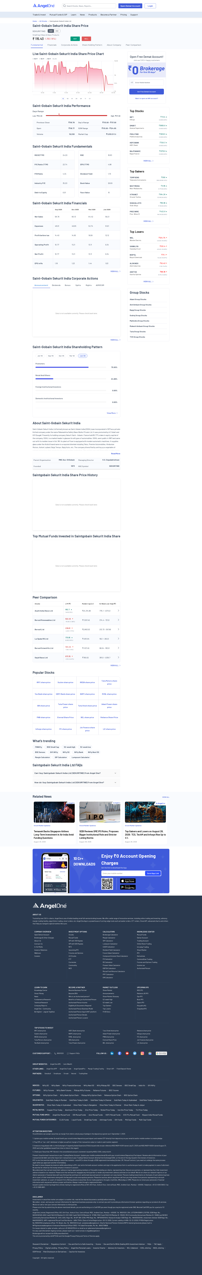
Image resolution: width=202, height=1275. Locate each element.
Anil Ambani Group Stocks (141, 305)
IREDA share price (40, 1037)
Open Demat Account (130, 6)
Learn (73, 14)
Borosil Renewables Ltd (45, 620)
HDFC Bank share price (77, 1031)
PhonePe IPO (141, 1006)
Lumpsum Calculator (81, 757)
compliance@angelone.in (90, 1223)
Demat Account (142, 938)
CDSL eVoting (145, 1248)
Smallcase (57, 1073)
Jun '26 (82, 356)
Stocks (71, 935)
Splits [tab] (78, 285)
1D (63, 98)
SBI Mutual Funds (79, 1115)
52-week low (85, 747)
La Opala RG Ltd (41, 639)
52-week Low (107, 1002)
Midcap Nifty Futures (82, 1090)
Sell (86, 39)
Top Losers (107, 1009)
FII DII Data (106, 1012)
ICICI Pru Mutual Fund (131, 1115)
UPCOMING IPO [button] (143, 987)
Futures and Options (76, 953)
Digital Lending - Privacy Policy (57, 1248)
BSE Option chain (131, 1095)
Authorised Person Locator (78, 1018)
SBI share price (74, 1040)
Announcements (108, 993)
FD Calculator (107, 959)
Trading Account (143, 941)
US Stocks (72, 956)
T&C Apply (157, 1244)
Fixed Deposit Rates (124, 1069)
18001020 (60, 1053)
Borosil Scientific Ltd (44, 648)
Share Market (141, 950)
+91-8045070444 (71, 1228)
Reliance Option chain (112, 1095)
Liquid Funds (76, 1120)
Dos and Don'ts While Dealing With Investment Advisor (124, 1244)
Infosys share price (143, 1034)
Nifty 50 (66, 752)
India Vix (142, 1085)
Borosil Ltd (39, 629)
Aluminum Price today (73, 1110)
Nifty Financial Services (71, 1085)
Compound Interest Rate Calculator (115, 956)
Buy (75, 39)
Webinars (37, 953)
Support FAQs (75, 1053)
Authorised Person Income (78, 1002)
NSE (50, 31)
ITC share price (142, 1037)
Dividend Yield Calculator (111, 950)
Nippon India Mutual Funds (152, 1115)
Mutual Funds (73, 938)
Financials (51, 45)
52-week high (69, 747)
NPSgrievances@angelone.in (43, 1225)
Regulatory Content (58, 1244)
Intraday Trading (143, 947)
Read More (115, 453)
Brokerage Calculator (110, 935)
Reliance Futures (99, 1090)
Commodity (73, 965)
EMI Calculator (108, 977)
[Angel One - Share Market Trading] (44, 6)
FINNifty (38, 747)
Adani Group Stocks (138, 299)
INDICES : (36, 1085)
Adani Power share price (111, 1034)
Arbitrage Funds (106, 1120)
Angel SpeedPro (79, 1069)
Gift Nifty (54, 752)
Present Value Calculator (111, 965)
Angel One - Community (42, 1009)
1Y (85, 98)
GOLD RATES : (38, 1100)
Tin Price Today (142, 1110)
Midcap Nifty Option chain (91, 1095)
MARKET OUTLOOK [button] (110, 987)
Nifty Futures (48, 1090)
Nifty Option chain (50, 1095)
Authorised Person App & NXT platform (82, 1012)
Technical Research (41, 1002)
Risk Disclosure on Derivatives (55, 1252)
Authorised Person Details (78, 1015)
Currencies (72, 962)
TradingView (83, 1073)
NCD (70, 968)
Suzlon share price (40, 1034)
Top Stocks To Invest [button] (43, 1028)
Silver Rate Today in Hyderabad (59, 1105)
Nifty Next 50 (93, 752)
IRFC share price (40, 1031)
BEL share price (108, 1043)
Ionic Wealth (67, 1064)
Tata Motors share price (42, 1040)
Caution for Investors (77, 1252)
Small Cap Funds (90, 1120)
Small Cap (36, 35)
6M (81, 98)
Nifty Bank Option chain (69, 1095)
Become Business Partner (78, 990)
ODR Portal (37, 1252)
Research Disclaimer (41, 1244)
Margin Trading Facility (96, 1069)
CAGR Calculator (109, 947)
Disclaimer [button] (38, 1197)
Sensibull (48, 1073)
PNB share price (108, 1037)
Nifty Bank (78, 752)
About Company (114, 45)
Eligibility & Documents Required (80, 1006)
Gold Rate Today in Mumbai (56, 1100)
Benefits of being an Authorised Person (82, 999)
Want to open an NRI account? (146, 98)
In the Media (38, 947)
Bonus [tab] (67, 285)
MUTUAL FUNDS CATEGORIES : (45, 1120)
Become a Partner (109, 14)
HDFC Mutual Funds (113, 1115)
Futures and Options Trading (147, 962)
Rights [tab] (89, 285)
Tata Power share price (77, 1043)
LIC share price (142, 1043)
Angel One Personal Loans (81, 1248)
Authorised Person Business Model (81, 1009)
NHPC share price (75, 1034)
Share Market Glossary (111, 996)
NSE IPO (140, 990)
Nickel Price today (108, 1110)
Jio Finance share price (145, 1040)
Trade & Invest (39, 14)
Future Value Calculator (111, 953)
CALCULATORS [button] (109, 932)
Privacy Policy (75, 1236)
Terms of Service (89, 1236)
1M (72, 98)
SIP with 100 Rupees (76, 941)
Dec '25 (61, 356)
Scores (98, 1244)
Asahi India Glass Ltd (44, 611)
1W (68, 98)
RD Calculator (107, 962)
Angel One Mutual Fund (61, 1115)
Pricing (123, 14)
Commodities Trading (144, 959)
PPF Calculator (108, 974)
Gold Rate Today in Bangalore (151, 1100)
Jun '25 (40, 356)
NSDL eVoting (158, 1248)
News (82, 14)
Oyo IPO (139, 996)
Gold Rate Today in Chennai (101, 1100)
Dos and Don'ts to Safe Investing (80, 1244)
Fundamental (37, 45)
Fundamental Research (42, 999)
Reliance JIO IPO (142, 993)
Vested (73, 1073)
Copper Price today (54, 1110)
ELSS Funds (64, 1120)
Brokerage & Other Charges (44, 938)
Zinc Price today (91, 1110)
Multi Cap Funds (145, 1120)
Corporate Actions (69, 45)
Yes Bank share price (41, 1043)
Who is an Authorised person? (79, 996)
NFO (70, 947)
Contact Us (38, 944)
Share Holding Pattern (92, 45)
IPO (138, 953)
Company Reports (40, 1006)
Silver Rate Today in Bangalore (85, 1105)
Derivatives (141, 956)
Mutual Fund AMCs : (41, 1115)
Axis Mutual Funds (96, 1115)
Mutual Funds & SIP (58, 14)
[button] (76, 773)
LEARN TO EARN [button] (40, 987)
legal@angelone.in (93, 1231)
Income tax (141, 965)
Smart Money (39, 993)
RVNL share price (75, 1037)
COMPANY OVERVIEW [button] (42, 932)
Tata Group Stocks (138, 331)
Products (92, 14)
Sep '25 (51, 356)
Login (150, 6)
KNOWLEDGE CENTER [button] (145, 932)
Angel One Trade (65, 1069)
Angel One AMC (55, 1064)
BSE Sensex (40, 752)
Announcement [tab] (41, 285)
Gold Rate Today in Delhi (78, 1100)
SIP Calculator (61, 757)
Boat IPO (140, 999)
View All (165, 797)
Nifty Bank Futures (64, 1090)
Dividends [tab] (56, 285)
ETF (70, 959)
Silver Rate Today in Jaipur (134, 1105)
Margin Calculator (42, 757)
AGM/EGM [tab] (100, 285)
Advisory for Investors (116, 1248)
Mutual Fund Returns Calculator (114, 971)
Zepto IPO (140, 1002)
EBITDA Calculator (109, 968)
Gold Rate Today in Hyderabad (125, 1100)
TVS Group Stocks (137, 337)
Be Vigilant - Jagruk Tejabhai (44, 1012)
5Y (90, 98)
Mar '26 (72, 356)
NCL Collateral (132, 1248)
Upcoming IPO (74, 950)
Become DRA (73, 993)
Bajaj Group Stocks (138, 310)
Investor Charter (99, 1248)
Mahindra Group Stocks (139, 321)
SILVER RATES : (39, 1105)
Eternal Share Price (109, 1040)
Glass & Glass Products (50, 35)
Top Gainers (107, 1006)
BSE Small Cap (53, 747)
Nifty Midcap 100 (103, 1085)
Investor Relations (40, 950)
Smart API (110, 1069)
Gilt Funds (118, 1120)
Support (134, 14)
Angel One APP (52, 1069)
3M (76, 98)
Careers (37, 956)
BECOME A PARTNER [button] (77, 987)
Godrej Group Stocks (138, 315)
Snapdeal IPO (142, 1009)
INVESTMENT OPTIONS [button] (78, 932)
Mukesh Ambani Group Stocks (142, 326)
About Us (37, 941)
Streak (66, 1073)
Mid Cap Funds (130, 1120)
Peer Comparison (133, 45)
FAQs (149, 1244)
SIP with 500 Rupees (76, 944)
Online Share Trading (144, 944)
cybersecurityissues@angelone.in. (99, 1228)
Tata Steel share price (111, 1031)
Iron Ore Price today (125, 1110)
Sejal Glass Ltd (41, 657)
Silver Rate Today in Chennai (110, 1105)
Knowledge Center (40, 990)
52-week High (107, 999)
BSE (57, 31)
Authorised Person (143, 968)
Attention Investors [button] (42, 1131)
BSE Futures (114, 1090)
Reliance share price (144, 1031)
